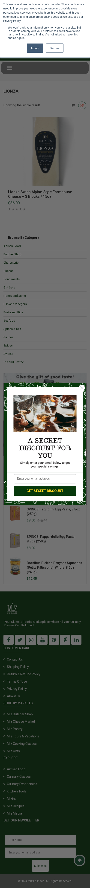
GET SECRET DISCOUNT (45, 491)
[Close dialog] (81, 388)
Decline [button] (55, 48)
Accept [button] (35, 48)
